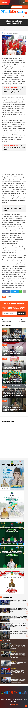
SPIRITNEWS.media (14, 705)
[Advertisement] (14, 162)
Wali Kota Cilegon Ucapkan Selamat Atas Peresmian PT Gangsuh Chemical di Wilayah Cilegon (13, 353)
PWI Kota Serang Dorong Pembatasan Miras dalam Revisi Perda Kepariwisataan (18, 601)
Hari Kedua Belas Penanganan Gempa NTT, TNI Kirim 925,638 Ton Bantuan (18, 663)
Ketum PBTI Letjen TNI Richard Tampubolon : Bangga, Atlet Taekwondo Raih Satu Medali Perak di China (18, 672)
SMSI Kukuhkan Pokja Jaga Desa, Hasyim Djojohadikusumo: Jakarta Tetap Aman (18, 632)
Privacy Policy (14, 701)
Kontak (9, 700)
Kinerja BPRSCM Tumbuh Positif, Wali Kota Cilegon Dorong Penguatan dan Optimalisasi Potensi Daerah (13, 381)
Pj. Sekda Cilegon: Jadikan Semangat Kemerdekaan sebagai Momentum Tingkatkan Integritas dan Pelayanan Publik (13, 409)
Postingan (13, 7)
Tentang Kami (4, 700)
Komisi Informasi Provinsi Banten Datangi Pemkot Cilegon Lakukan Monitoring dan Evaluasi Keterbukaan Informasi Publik (12, 339)
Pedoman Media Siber (17, 700)
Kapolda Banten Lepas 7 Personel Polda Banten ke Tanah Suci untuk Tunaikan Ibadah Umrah (18, 625)
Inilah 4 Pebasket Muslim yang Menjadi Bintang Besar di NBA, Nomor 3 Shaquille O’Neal (18, 609)
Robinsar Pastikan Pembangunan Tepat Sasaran (14, 208)
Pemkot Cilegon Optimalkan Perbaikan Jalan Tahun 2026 (14, 147)
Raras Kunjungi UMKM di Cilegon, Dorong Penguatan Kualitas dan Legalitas (12, 368)
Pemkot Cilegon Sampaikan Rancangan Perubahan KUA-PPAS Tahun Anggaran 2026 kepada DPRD (13, 395)
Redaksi (25, 700)
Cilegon (9, 297)
